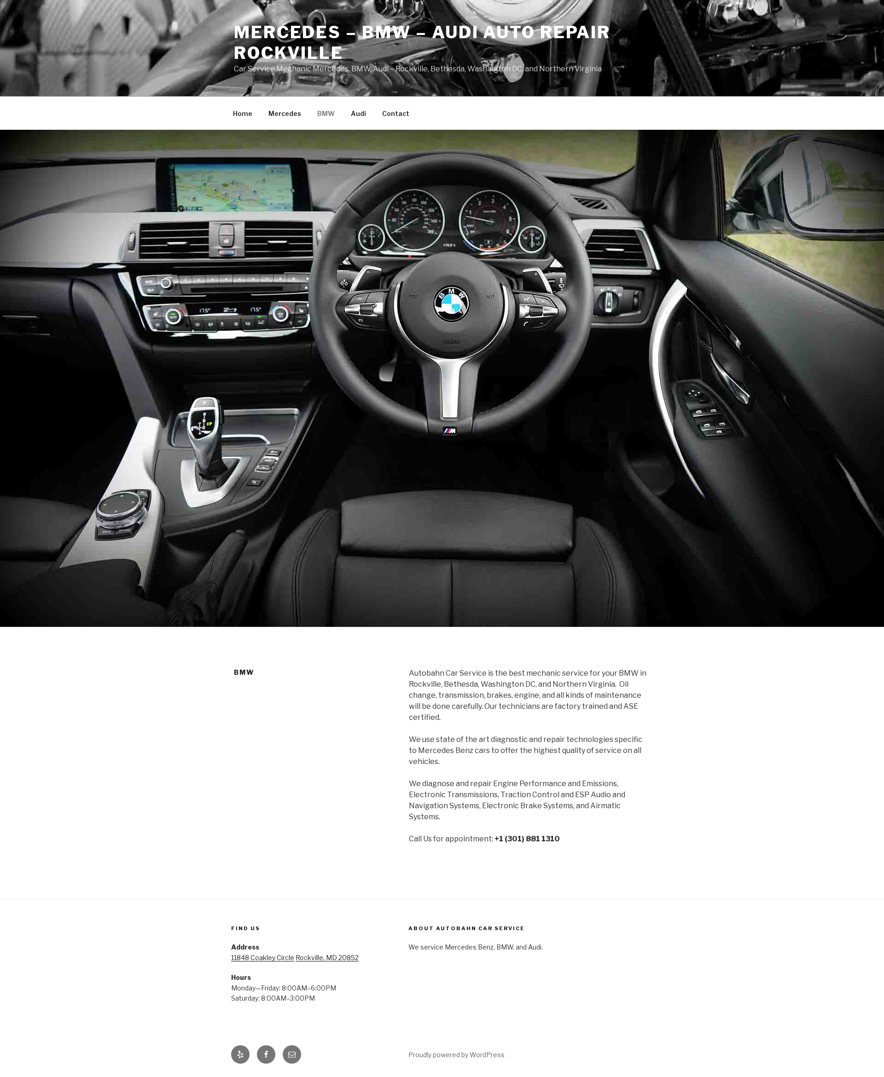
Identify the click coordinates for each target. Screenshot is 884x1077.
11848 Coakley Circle (262, 957)
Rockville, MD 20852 (327, 957)
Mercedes (284, 113)
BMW (326, 113)
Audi (358, 113)
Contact (395, 113)
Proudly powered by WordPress (456, 1055)
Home (242, 113)
